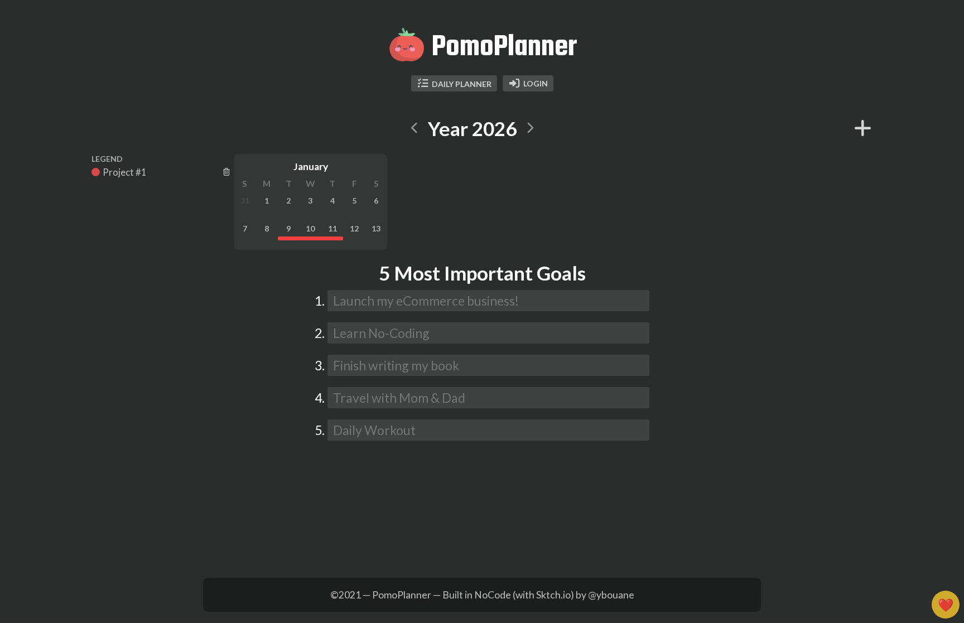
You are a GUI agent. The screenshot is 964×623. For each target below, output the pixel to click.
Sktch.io (553, 595)
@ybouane (611, 595)
